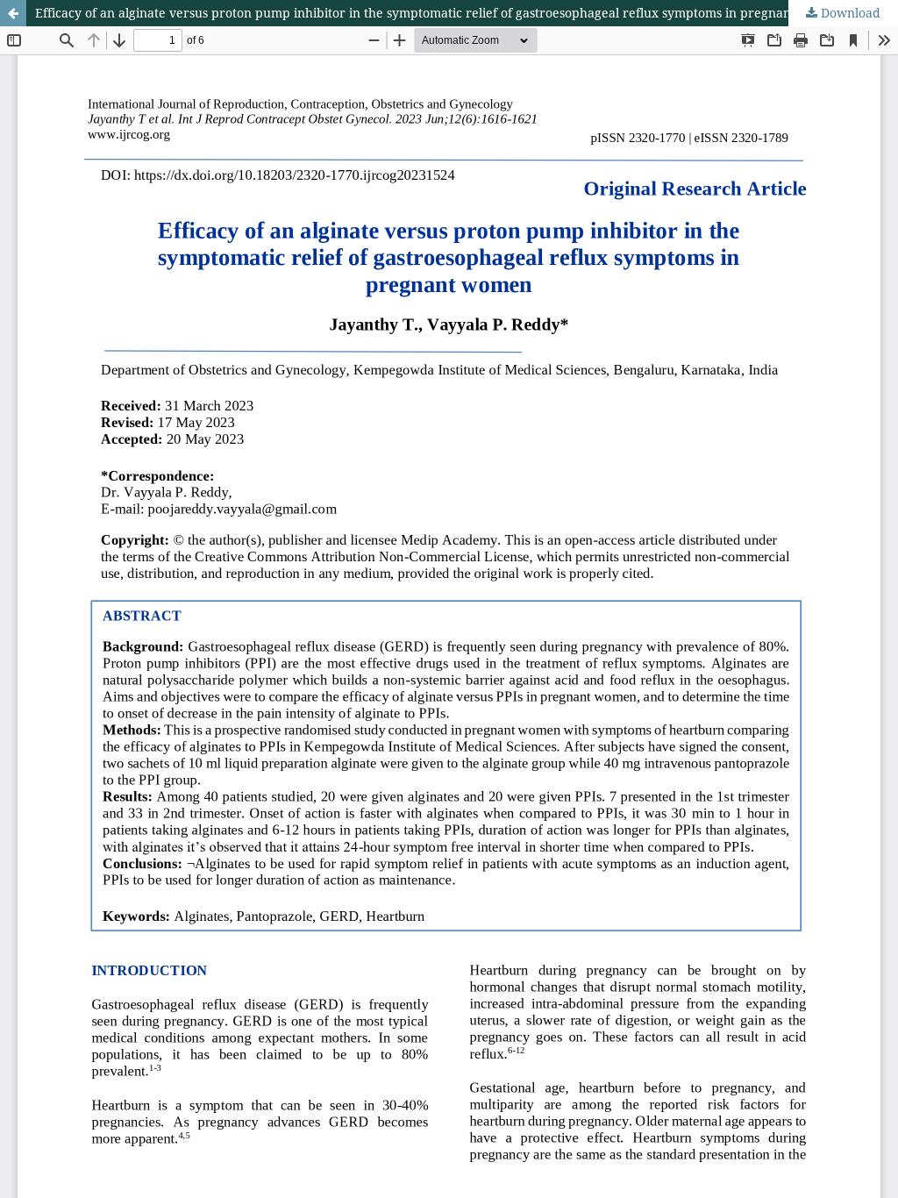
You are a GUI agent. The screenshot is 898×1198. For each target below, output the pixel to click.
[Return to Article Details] (13, 13)
